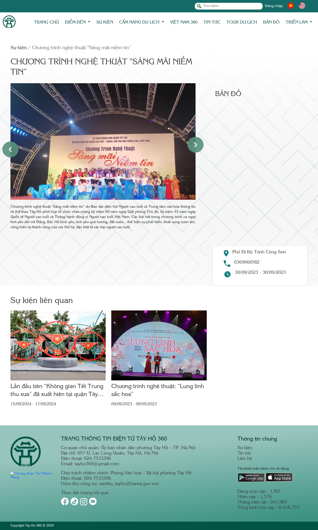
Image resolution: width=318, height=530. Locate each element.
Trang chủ (46, 22)
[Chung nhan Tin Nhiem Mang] (32, 477)
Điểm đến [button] (76, 22)
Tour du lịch (242, 22)
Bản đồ (271, 22)
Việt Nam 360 (183, 22)
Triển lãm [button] (297, 22)
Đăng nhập (274, 6)
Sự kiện (104, 22)
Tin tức (211, 22)
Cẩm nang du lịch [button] (140, 22)
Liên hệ (244, 459)
